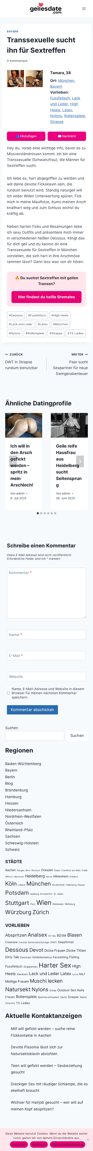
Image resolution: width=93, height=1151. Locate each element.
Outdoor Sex (66, 990)
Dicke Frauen (54, 951)
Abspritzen (16, 935)
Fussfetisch (60, 98)
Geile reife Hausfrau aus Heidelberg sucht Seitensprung (69, 465)
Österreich (14, 823)
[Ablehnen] (87, 1139)
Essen (57, 870)
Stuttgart (17, 902)
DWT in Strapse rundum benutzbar (21, 361)
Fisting (74, 957)
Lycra (75, 974)
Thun (32, 904)
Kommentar (20, 572)
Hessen (11, 803)
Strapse (57, 122)
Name (15, 635)
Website (16, 676)
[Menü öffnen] (84, 8)
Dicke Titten (76, 951)
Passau (81, 884)
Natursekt (17, 989)
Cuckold (23, 942)
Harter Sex (55, 965)
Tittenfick (10, 1003)
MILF (82, 974)
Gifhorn (9, 876)
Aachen (10, 870)
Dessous (16, 315)
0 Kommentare (17, 60)
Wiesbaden (58, 904)
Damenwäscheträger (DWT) (42, 942)
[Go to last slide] (13, 461)
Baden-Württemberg (23, 764)
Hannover (19, 876)
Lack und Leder (20, 324)
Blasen (74, 935)
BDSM (61, 935)
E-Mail (16, 656)
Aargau (20, 870)
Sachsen (12, 836)
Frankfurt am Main (71, 870)
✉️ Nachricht (67, 136)
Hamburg (13, 797)
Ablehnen (39, 1144)
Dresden (47, 870)
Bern (28, 870)
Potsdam (17, 892)
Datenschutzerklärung (67, 1144)
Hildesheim (61, 876)
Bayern (12, 31)
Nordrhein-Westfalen (23, 816)
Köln (11, 883)
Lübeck (21, 884)
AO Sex (52, 935)
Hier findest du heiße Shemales (46, 297)
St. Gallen (58, 894)
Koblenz (74, 876)
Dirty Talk (12, 957)
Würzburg (18, 912)
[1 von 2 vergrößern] (18, 75)
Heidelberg (35, 876)
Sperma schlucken (48, 997)
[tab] (38, 513)
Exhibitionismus (42, 957)
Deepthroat (66, 942)
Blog (9, 783)
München (66, 80)
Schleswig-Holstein (22, 843)
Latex (67, 110)
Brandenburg (16, 790)
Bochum (36, 870)
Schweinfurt (46, 894)
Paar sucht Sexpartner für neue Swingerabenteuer (70, 364)
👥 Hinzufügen (26, 136)
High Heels (59, 315)
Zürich (40, 912)
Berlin (10, 777)
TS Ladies (75, 333)
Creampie (11, 942)
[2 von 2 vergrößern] (37, 75)
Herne (49, 876)
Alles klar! (19, 1144)
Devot (36, 950)
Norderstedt (58, 884)
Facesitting (60, 957)
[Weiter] (80, 461)
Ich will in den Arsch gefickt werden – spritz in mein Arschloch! (21, 465)
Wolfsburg (70, 904)
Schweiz (12, 849)
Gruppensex (31, 966)
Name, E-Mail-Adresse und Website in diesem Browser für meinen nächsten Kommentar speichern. (48, 693)
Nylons (56, 116)
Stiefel (63, 997)
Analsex (37, 935)
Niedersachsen (18, 810)
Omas (53, 990)
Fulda (84, 870)
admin (20, 493)
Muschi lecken (46, 981)
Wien (43, 902)
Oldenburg (71, 884)
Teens (83, 997)
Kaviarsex (22, 974)
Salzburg (34, 894)
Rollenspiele (74, 116)
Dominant (25, 957)
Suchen (11, 728)
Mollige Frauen (17, 981)
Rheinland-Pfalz (19, 830)
